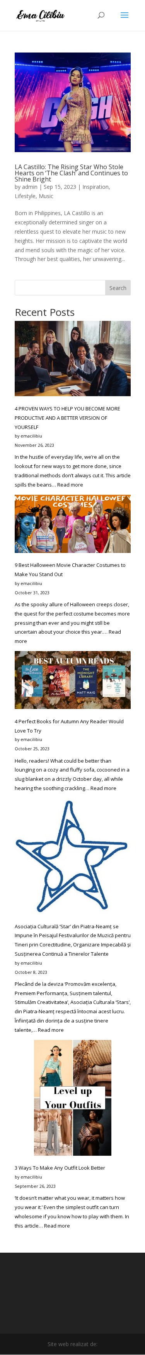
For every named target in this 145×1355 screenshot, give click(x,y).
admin (30, 186)
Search (117, 288)
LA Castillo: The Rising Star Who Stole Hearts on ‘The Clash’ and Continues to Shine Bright (71, 173)
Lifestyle (25, 196)
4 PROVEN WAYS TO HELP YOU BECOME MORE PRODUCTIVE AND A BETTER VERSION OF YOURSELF (67, 418)
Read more (70, 484)
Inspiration (95, 186)
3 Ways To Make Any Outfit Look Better (60, 1167)
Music (46, 196)
